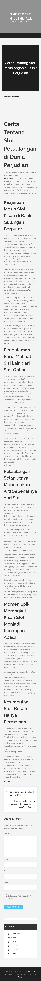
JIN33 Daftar (13, 950)
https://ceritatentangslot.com (15, 178)
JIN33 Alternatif (14, 934)
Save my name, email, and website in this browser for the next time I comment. (20, 896)
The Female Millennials (27, 971)
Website (7, 883)
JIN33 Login (12, 946)
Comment (8, 833)
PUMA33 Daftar (14, 938)
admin (8, 782)
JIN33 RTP (12, 942)
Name (7, 859)
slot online (12, 954)
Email (6, 871)
